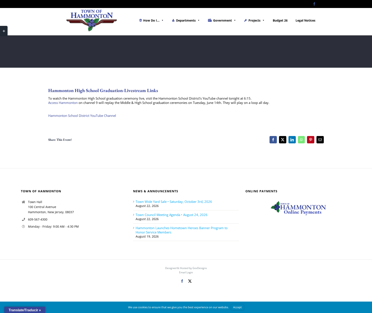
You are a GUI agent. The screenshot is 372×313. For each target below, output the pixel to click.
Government (222, 20)
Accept (237, 307)
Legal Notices (305, 20)
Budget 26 (280, 20)
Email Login (186, 272)
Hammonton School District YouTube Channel (82, 115)
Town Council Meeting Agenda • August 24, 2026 (172, 215)
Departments (186, 20)
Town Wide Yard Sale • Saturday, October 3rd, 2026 (174, 201)
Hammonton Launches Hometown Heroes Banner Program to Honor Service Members (182, 230)
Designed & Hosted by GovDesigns (186, 268)
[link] (63, 102)
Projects (254, 20)
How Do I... (151, 20)
